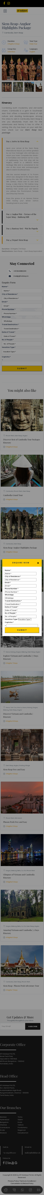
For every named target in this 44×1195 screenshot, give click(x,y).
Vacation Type (11, 619)
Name (8, 570)
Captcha (9, 622)
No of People (10, 613)
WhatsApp (9, 595)
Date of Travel (11, 607)
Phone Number (11, 588)
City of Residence (13, 576)
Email (8, 582)
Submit (22, 630)
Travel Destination (13, 601)
